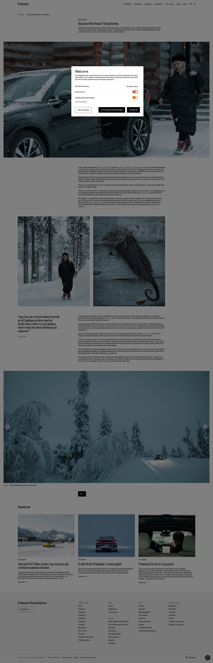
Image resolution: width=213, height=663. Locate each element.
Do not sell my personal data (111, 110)
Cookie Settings (81, 102)
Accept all (133, 110)
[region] (107, 91)
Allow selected (83, 110)
